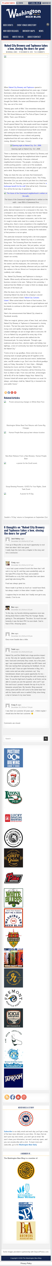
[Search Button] (47, 24)
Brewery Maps (29, 31)
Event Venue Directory (26, 25)
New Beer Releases (11, 31)
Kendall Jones (12, 52)
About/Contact (34, 36)
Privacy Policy (26, 1263)
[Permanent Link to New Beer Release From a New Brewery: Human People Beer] (26, 442)
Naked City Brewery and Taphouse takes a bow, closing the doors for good (26, 46)
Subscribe (8, 1131)
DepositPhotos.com (41, 1252)
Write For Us (17, 36)
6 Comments (40, 52)
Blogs (5, 36)
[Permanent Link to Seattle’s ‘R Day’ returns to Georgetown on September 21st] (26, 504)
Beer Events (8, 25)
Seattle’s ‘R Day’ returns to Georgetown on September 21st (26, 517)
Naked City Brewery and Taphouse (21, 87)
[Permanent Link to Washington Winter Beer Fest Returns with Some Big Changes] (26, 412)
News (41, 31)
